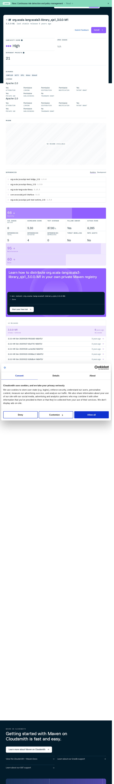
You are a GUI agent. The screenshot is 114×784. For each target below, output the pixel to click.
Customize (54, 415)
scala (28, 75)
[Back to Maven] (8, 19)
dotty (17, 75)
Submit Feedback (82, 30)
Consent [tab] (19, 375)
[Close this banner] (108, 3)
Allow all (91, 415)
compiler (9, 75)
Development (101, 172)
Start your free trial (20, 309)
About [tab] (93, 375)
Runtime (93, 172)
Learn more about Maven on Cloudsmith (27, 749)
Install (96, 30)
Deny (20, 415)
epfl (22, 75)
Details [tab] (56, 375)
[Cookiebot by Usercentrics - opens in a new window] (96, 368)
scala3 (34, 75)
